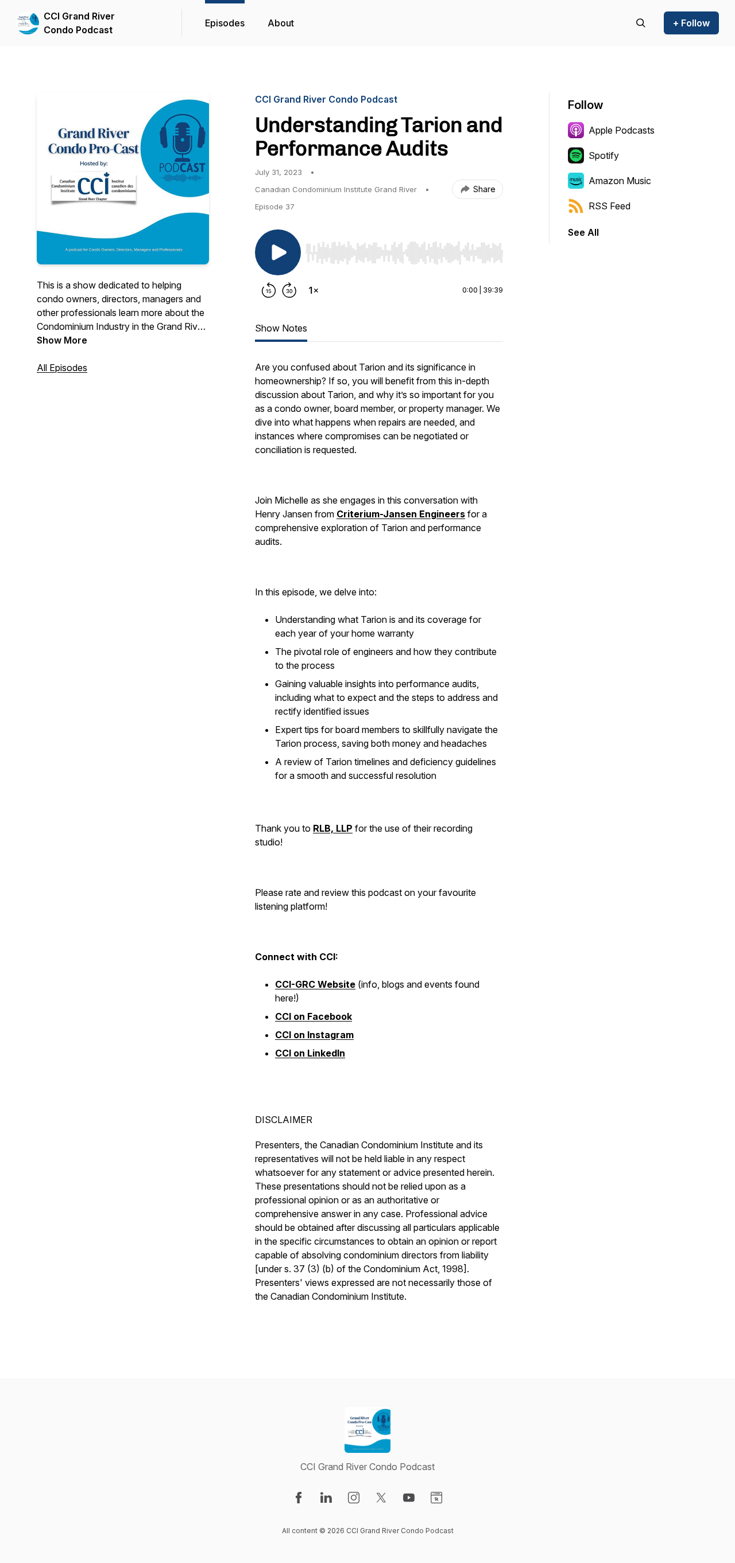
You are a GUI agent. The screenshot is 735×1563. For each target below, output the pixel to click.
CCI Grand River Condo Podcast (79, 23)
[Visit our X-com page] (381, 1497)
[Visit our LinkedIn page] (326, 1497)
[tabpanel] (379, 837)
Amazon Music (620, 180)
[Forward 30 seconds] (289, 290)
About (281, 23)
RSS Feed (609, 206)
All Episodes (62, 367)
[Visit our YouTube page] (409, 1497)
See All (583, 232)
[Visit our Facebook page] (298, 1497)
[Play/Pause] (278, 252)
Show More (62, 340)
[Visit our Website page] (436, 1497)
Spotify (604, 155)
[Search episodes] (640, 23)
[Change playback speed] (313, 290)
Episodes (225, 23)
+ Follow (691, 23)
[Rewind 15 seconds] (269, 290)
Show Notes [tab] (281, 328)
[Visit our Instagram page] (353, 1497)
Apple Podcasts (622, 130)
